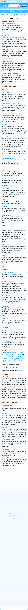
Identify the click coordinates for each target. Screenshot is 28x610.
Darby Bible (5, 49)
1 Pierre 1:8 (5, 93)
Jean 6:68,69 (6, 149)
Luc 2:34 (4, 427)
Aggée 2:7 (5, 114)
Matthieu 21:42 (6, 281)
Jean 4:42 (5, 137)
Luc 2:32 (4, 179)
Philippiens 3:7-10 (7, 158)
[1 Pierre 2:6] (2, 275)
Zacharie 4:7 (6, 330)
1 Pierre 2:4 (5, 449)
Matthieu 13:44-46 (7, 124)
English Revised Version (10, 73)
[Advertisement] (14, 480)
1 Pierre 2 (5, 377)
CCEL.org (19, 370)
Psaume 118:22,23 (8, 272)
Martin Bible (6, 36)
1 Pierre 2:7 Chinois (15, 358)
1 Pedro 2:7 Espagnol (16, 354)
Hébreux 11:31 (6, 255)
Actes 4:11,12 (6, 318)
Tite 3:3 (4, 229)
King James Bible (7, 61)
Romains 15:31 (6, 215)
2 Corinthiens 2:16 (8, 439)
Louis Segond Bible (8, 23)
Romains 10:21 (6, 206)
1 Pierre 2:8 (5, 189)
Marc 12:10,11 (6, 295)
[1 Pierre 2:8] (26, 275)
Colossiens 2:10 (7, 341)
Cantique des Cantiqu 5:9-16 (11, 103)
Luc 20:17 (5, 306)
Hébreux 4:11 (6, 245)
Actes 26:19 (5, 199)
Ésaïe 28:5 (5, 170)
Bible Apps (16, 360)
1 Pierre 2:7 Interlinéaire (9, 352)
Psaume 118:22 (7, 405)
